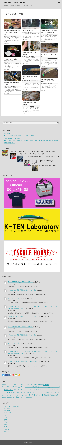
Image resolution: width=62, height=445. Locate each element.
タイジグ (33, 390)
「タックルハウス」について (12, 406)
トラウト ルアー (55, 389)
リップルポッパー (23, 395)
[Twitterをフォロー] (3, 375)
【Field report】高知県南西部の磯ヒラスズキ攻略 (22, 290)
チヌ (45, 389)
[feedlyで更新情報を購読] (16, 375)
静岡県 (27, 397)
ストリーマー (26, 389)
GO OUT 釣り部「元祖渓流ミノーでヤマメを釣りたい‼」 (12, 32)
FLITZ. (41, 384)
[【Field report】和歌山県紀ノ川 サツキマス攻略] (49, 24)
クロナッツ (47, 387)
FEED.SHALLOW (33, 385)
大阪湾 (52, 395)
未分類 (6, 427)
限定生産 (6, 431)
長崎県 (10, 397)
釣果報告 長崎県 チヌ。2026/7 (12, 138)
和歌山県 (46, 395)
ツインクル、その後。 (10, 59)
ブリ (24, 392)
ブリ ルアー (30, 392)
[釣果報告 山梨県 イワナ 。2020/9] (49, 73)
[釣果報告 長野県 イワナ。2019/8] (31, 96)
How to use (7, 410)
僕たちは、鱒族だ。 (28, 30)
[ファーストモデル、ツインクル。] (31, 70)
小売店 (6, 422)
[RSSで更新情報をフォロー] (19, 375)
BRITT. (10, 385)
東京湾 (56, 395)
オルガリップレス (34, 387)
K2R (19, 387)
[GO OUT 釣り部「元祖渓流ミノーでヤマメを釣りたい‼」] (12, 24)
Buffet (14, 384)
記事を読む (6, 43)
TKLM (22, 387)
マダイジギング (50, 392)
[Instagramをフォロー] (9, 375)
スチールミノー (18, 390)
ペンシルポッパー (37, 392)
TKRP (26, 387)
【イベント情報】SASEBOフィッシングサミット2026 (19, 136)
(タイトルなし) (8, 133)
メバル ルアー (8, 395)
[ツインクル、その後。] (12, 51)
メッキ (56, 392)
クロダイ (42, 387)
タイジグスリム (40, 389)
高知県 (30, 397)
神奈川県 (5, 397)
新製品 (6, 424)
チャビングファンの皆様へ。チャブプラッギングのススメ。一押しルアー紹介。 (33, 151)
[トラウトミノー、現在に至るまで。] (49, 48)
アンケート (7, 415)
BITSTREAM (5, 384)
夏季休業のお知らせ (9, 143)
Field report (50, 34)
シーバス (8, 389)
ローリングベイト (36, 395)
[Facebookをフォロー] (6, 375)
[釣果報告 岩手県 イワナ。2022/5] (31, 46)
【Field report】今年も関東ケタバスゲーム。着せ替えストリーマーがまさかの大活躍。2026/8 (31, 140)
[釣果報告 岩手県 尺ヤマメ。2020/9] (12, 76)
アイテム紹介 (7, 412)
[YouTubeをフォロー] (13, 375)
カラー (6, 417)
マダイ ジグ (44, 392)
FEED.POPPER (21, 385)
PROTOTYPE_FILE (14, 2)
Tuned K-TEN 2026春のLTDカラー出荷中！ (20, 282)
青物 (13, 397)
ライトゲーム (15, 395)
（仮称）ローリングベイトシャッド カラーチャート (23, 316)
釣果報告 (14, 36)
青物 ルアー (20, 397)
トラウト (48, 389)
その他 (30, 32)
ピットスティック (18, 392)
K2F (16, 387)
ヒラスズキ (7, 392)
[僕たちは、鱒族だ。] (31, 24)
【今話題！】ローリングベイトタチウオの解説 (30, 154)
